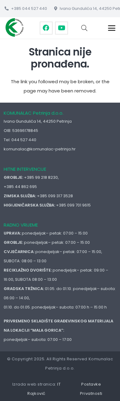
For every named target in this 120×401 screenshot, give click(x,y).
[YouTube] (61, 28)
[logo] (15, 27)
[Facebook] (46, 28)
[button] (84, 28)
